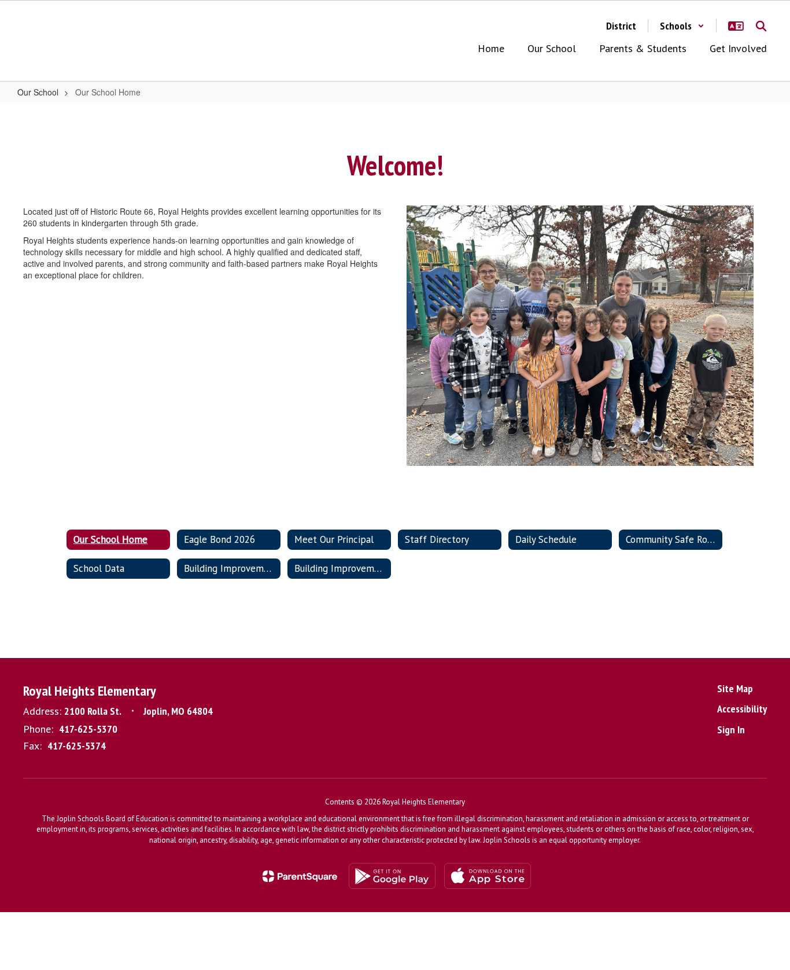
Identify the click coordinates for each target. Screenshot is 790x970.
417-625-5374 (76, 745)
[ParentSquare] (300, 876)
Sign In (731, 729)
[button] (682, 25)
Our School (37, 92)
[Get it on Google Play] (392, 876)
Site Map (735, 688)
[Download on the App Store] (487, 876)
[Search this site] (761, 26)
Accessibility (742, 708)
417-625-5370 (88, 729)
